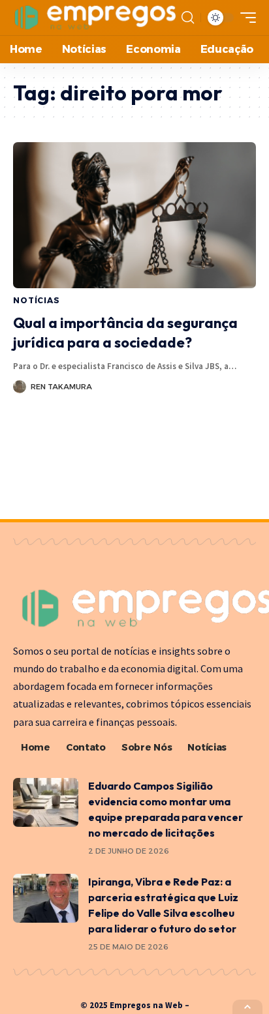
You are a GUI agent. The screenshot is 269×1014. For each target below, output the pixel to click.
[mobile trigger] (245, 17)
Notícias (36, 300)
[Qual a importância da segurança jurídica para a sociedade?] (134, 215)
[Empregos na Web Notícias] (95, 17)
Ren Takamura (61, 386)
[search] (187, 17)
